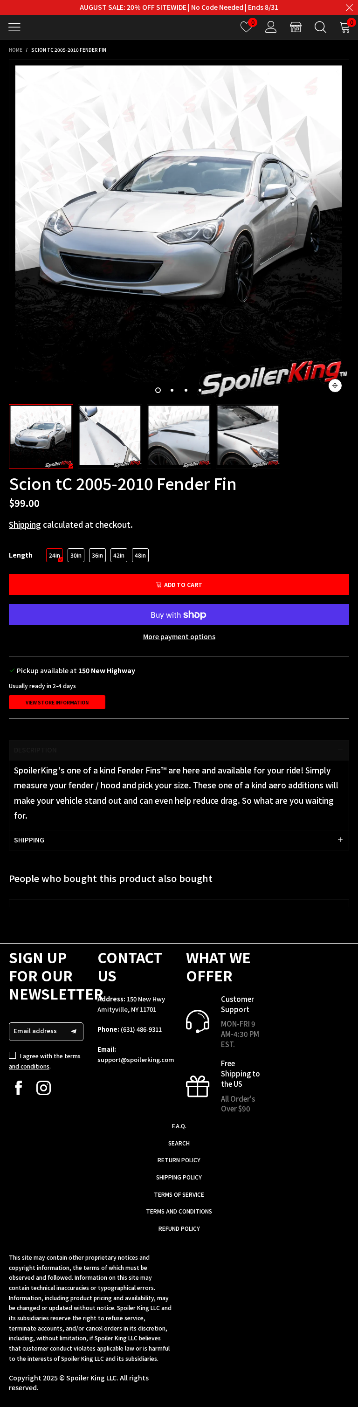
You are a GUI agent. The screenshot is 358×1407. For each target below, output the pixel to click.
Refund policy (179, 1228)
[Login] (271, 27)
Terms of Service (179, 1194)
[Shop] (295, 27)
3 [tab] (186, 390)
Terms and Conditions (179, 1211)
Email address (35, 1030)
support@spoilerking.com (135, 1059)
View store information (57, 702)
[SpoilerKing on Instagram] (43, 1087)
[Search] (320, 27)
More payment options (179, 636)
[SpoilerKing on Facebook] (18, 1087)
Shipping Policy (179, 1177)
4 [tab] (200, 390)
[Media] (335, 386)
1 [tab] (158, 390)
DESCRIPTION (35, 749)
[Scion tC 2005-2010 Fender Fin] (179, 229)
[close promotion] (349, 7)
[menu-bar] (18, 27)
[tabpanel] (179, 229)
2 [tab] (172, 390)
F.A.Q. (179, 1126)
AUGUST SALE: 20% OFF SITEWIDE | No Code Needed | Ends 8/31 (179, 7)
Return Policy (179, 1160)
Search (179, 1143)
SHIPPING (29, 839)
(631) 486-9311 (141, 1029)
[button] (73, 1031)
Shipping (25, 524)
